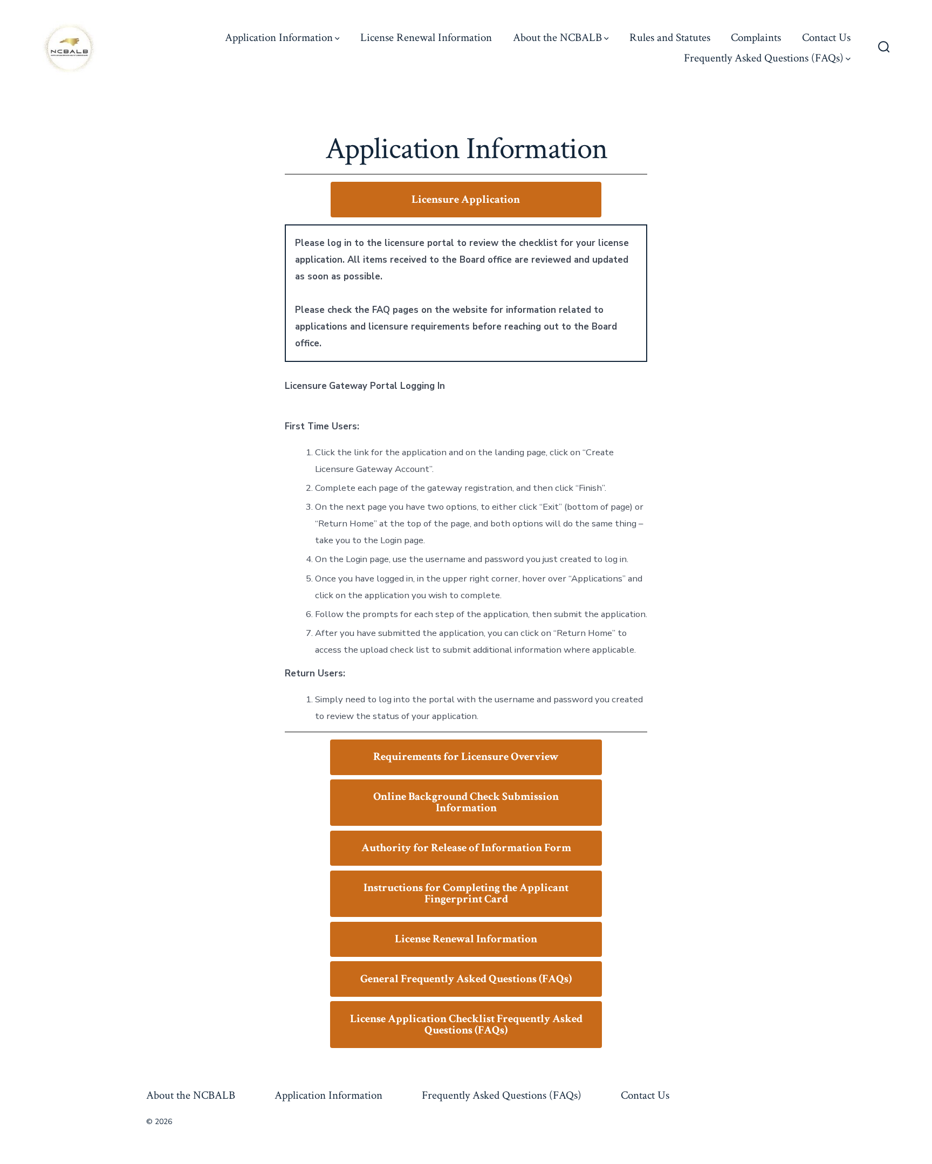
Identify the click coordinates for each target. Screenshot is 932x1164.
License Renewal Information (426, 37)
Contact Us (826, 37)
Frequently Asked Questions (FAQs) (764, 58)
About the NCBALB (557, 37)
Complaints (756, 37)
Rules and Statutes (669, 37)
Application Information (279, 37)
